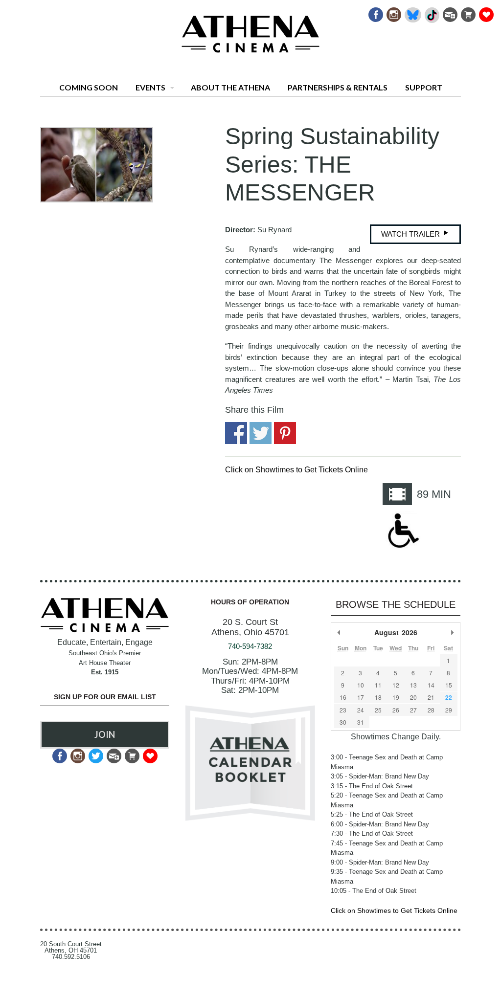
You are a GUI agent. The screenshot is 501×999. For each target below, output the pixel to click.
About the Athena (230, 87)
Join (104, 734)
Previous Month (339, 632)
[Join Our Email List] (449, 12)
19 (395, 697)
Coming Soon (88, 87)
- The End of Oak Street (372, 786)
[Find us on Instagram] (393, 12)
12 (395, 685)
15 (448, 685)
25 (378, 710)
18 (378, 697)
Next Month (452, 632)
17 (360, 697)
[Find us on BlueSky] (412, 12)
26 (395, 710)
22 (448, 697)
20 (413, 697)
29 (448, 710)
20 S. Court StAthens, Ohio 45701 (250, 627)
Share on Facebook (236, 433)
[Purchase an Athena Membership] (467, 12)
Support (423, 87)
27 (413, 710)
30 (343, 722)
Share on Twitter (261, 433)
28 (431, 710)
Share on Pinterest (285, 433)
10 (360, 685)
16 (343, 697)
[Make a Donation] (486, 12)
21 (431, 697)
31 (360, 722)
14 (431, 685)
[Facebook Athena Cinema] (375, 12)
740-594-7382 (250, 646)
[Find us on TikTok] (431, 12)
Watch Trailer (411, 234)
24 (360, 710)
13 (413, 685)
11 (378, 685)
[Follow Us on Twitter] (95, 753)
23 (343, 710)
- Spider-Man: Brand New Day (380, 776)
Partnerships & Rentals (337, 87)
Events (150, 87)
